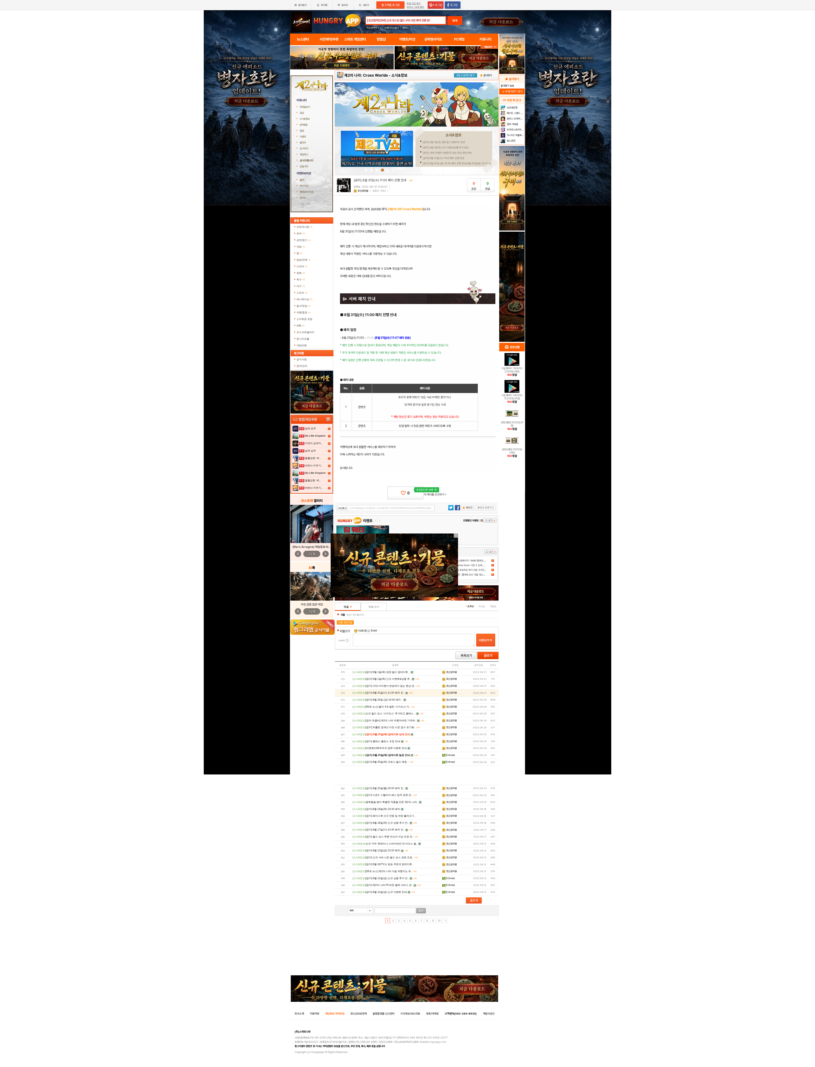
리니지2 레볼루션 (515, 135)
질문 (302, 130)
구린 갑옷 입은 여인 (312, 604)
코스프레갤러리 (305, 332)
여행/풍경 (303, 312)
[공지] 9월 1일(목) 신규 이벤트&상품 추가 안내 (445, 147)
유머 (300, 233)
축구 (300, 279)
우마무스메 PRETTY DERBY (515, 129)
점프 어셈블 (512, 124)
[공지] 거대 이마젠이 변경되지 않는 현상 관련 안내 (447, 152)
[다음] (445, 920)
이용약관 (314, 1013)
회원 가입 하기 (414, 3)
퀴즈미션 (304, 185)
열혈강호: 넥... (313, 458)
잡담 (302, 112)
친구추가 (304, 148)
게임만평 (301, 345)
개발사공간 (489, 1013)
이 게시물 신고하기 (435, 494)
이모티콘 (362, 630)
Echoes (450, 755)
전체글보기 (305, 107)
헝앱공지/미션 (306, 191)
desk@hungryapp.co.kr (432, 1041)
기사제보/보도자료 (410, 1013)
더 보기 (490, 552)
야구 (300, 286)
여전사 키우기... (314, 465)
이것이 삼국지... (314, 443)
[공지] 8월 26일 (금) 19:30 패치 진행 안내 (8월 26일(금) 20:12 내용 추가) (460, 163)
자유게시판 (304, 226)
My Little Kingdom (315, 435)
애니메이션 (304, 299)
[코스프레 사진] (311, 524)
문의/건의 (301, 366)
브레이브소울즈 (391, 27)
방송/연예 (303, 259)
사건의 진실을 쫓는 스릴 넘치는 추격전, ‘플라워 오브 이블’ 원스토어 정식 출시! (460, 574)
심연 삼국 (310, 428)
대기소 (303, 197)
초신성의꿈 (363, 190)
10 (439, 920)
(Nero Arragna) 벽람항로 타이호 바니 (315, 547)
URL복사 (342, 508)
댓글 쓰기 (373, 606)
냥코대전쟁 (511, 107)
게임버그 (304, 154)
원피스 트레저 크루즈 (515, 118)
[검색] (421, 910)
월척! (302, 180)
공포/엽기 (303, 240)
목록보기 (466, 655)
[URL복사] (386, 508)
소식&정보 (305, 118)
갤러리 (303, 142)
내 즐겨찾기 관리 (512, 91)
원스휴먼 (510, 140)
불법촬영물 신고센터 (383, 1013)
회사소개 (299, 1013)
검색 (454, 20)
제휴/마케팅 (432, 1013)
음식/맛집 (303, 305)
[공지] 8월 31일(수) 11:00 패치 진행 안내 (443, 158)
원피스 (405, 27)
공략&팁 (304, 124)
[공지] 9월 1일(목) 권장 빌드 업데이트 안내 (444, 142)
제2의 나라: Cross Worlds (366, 75)
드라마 (301, 266)
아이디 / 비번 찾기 (415, 7)
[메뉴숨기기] (489, 47)
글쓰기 (488, 655)
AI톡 (300, 325)
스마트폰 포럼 (304, 319)
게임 (300, 246)
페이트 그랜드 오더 (515, 113)
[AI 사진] (311, 586)
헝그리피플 (302, 338)
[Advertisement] (417, 775)
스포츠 (301, 292)
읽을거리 (304, 166)
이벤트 (303, 136)
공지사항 (301, 359)
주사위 (373, 630)
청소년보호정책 (358, 1013)
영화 (300, 273)
